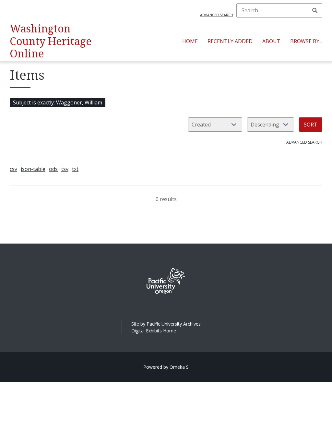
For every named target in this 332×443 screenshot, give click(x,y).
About (271, 41)
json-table (33, 169)
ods (53, 169)
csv (13, 169)
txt (75, 169)
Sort (310, 124)
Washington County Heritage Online (51, 40)
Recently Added (230, 41)
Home (190, 41)
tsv (64, 169)
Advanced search (216, 14)
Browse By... (306, 41)
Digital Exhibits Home (153, 331)
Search (314, 10)
